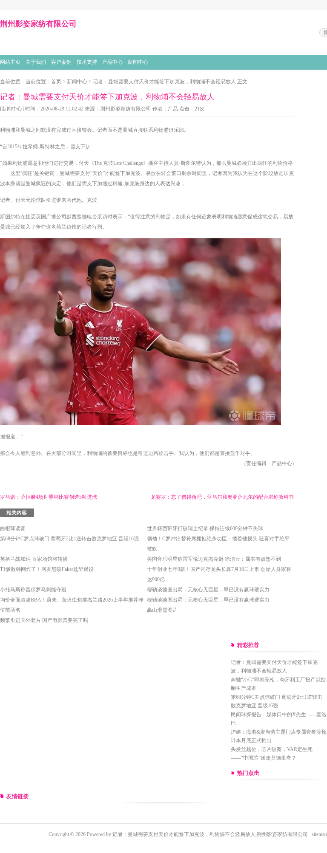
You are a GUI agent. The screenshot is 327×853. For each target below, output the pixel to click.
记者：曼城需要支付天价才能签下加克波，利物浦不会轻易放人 (164, 82)
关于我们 (36, 62)
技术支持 (87, 62)
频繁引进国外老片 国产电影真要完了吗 (44, 620)
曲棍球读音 (13, 528)
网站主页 (10, 62)
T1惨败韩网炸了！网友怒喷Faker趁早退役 (47, 569)
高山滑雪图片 (162, 610)
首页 (56, 82)
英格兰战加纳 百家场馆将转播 (34, 559)
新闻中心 (138, 62)
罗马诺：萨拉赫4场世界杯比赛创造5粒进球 (48, 497)
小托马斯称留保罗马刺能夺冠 (33, 590)
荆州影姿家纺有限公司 (125, 109)
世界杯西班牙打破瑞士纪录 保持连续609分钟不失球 (205, 528)
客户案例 (61, 62)
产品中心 (112, 62)
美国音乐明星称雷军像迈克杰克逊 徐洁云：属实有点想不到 (214, 559)
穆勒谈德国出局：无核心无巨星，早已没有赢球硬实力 (208, 590)
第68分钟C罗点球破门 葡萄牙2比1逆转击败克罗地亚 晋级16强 (69, 539)
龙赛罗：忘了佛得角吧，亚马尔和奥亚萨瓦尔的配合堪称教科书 (222, 497)
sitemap (319, 834)
